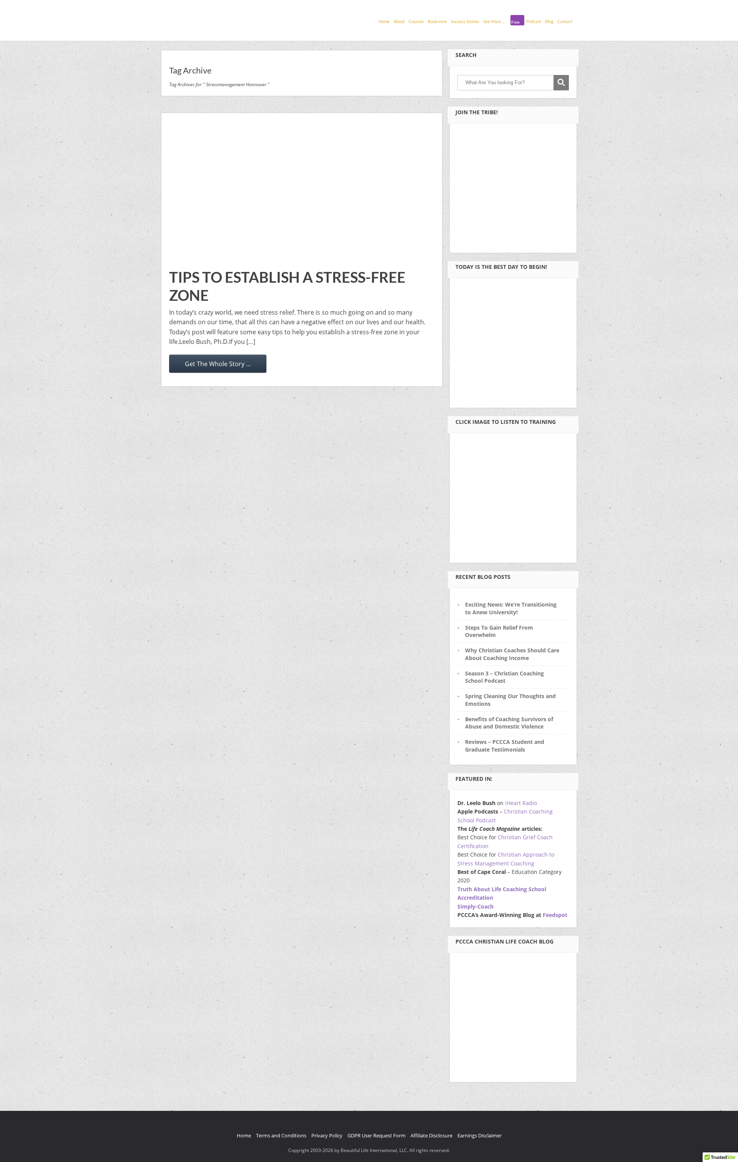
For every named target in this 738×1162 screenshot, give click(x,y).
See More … (494, 21)
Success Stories (465, 21)
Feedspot (555, 915)
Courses (416, 21)
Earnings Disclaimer (479, 1135)
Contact (564, 21)
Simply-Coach (475, 906)
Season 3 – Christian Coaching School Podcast (504, 677)
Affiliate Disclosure (431, 1135)
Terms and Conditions (281, 1135)
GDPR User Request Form (376, 1135)
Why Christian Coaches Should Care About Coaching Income (512, 654)
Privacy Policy (326, 1135)
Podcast (533, 21)
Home (384, 21)
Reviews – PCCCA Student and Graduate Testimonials (504, 745)
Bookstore (437, 21)
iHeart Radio (521, 803)
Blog (549, 21)
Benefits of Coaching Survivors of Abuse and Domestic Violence (509, 722)
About (399, 21)
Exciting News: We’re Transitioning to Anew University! (511, 608)
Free (515, 22)
